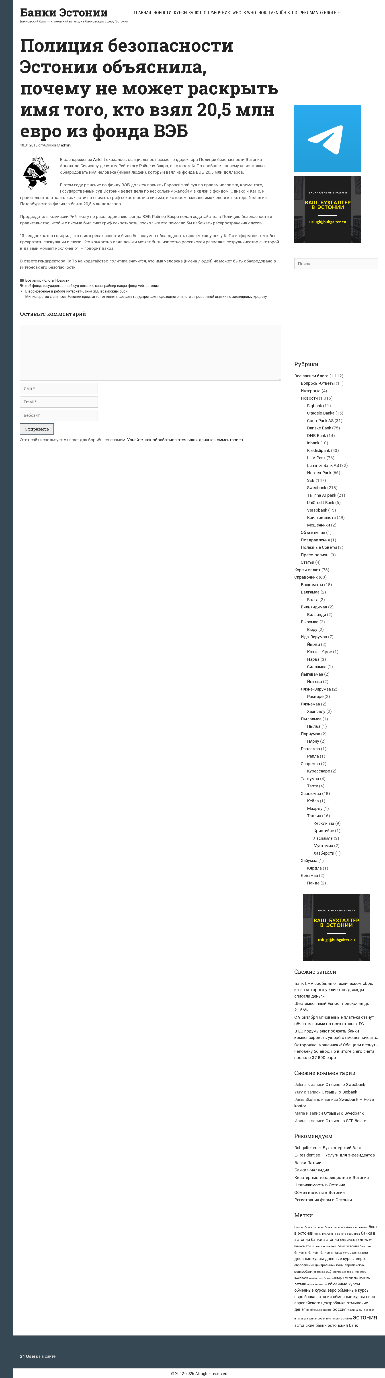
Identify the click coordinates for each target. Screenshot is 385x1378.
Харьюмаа (311, 793)
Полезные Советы (319, 547)
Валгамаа (310, 592)
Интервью (311, 390)
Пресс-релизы (315, 554)
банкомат (365, 1240)
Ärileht (99, 159)
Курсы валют (188, 12)
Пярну (313, 741)
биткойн (313, 1252)
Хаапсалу (316, 711)
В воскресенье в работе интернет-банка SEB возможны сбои (76, 291)
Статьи (307, 562)
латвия (300, 1284)
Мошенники (318, 525)
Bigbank (314, 405)
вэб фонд (33, 286)
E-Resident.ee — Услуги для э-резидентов (334, 1155)
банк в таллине (314, 1227)
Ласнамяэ (323, 838)
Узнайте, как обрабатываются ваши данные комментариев (185, 439)
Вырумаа (309, 621)
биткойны (326, 1252)
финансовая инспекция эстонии (330, 1318)
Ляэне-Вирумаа (316, 689)
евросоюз (319, 1271)
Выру (312, 629)
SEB (311, 480)
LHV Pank (316, 457)
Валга (312, 599)
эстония (152, 286)
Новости (162, 12)
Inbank (313, 442)
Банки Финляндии (311, 1170)
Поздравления (315, 540)
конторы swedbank (345, 1278)
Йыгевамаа (312, 674)
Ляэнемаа (310, 704)
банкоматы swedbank (324, 1246)
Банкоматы (312, 584)
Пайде (313, 883)
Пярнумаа (310, 733)
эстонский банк (343, 1325)
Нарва (313, 659)
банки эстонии (325, 1239)
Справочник (217, 12)
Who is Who (244, 12)
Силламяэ (316, 666)
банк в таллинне (335, 1227)
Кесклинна (323, 823)
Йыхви (313, 644)
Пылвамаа (311, 719)
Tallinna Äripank (321, 495)
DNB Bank (316, 435)
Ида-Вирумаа (314, 636)
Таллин (314, 815)
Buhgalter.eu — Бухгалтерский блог (328, 1147)
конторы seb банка (320, 1278)
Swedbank (316, 487)
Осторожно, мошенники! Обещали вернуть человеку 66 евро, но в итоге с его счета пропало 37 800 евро (336, 1051)
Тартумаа (310, 778)
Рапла (313, 756)
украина (353, 1309)
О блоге (328, 12)
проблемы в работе (319, 1309)
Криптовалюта (321, 517)
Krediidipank (318, 450)
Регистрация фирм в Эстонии (323, 1199)
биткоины (300, 1252)
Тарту (312, 786)
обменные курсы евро (315, 1290)
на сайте (37, 1356)
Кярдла (314, 868)
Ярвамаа (309, 875)
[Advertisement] (331, 65)
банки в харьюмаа (348, 1233)
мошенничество (317, 1284)
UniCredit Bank (320, 502)
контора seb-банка (343, 1271)
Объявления (313, 532)
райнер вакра (115, 286)
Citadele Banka (320, 413)
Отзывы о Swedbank (345, 1084)
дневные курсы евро (345, 1258)
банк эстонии (348, 1246)
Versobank (317, 510)
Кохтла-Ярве (319, 651)
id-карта (298, 1227)
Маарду (314, 808)
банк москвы (348, 1240)
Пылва (313, 726)
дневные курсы (309, 1258)
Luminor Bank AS (323, 465)
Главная (142, 12)
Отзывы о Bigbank (339, 1092)
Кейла (313, 800)
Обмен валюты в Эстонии (319, 1192)
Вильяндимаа (314, 607)
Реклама (308, 12)
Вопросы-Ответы (318, 383)
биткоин (365, 1246)
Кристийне (323, 830)
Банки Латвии (307, 1162)
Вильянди (316, 614)
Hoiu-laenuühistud (277, 12)
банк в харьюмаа (357, 1227)
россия (339, 1309)
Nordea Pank (319, 472)
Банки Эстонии (64, 12)
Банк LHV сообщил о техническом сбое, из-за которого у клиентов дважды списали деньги (333, 990)
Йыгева (314, 681)
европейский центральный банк (319, 1265)
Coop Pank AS (320, 420)
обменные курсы (344, 1284)
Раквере (315, 696)
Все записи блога (39, 280)
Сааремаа (310, 763)
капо (99, 286)
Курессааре (318, 771)
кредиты (364, 1278)
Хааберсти (323, 853)
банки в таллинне (325, 1233)
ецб (329, 1271)
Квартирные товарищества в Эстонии (331, 1177)
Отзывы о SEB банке (346, 1120)
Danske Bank (319, 428)
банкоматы (302, 1246)
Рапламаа (310, 748)
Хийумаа (309, 860)
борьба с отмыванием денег (351, 1252)
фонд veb (136, 286)
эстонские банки (310, 1325)
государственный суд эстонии (68, 286)
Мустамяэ (323, 845)
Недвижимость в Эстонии (319, 1184)
